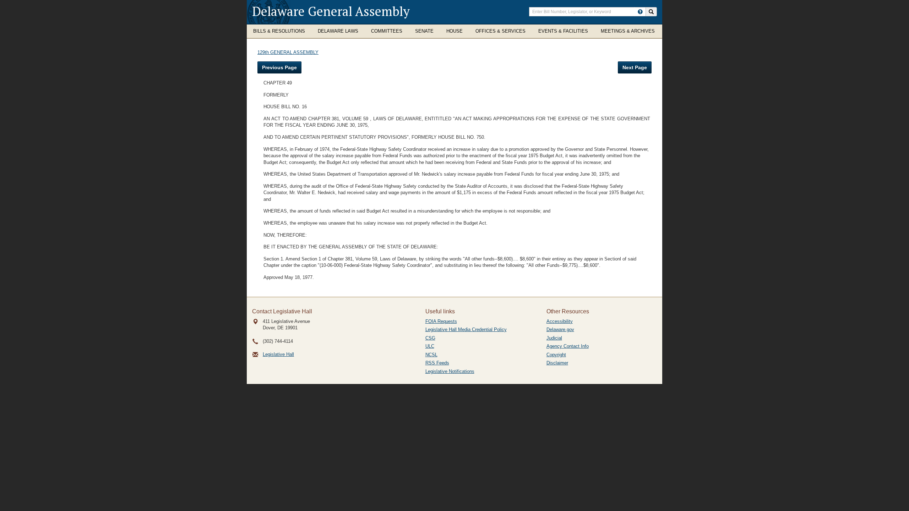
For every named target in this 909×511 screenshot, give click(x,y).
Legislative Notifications (449, 371)
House (454, 31)
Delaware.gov (560, 329)
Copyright (556, 354)
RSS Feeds (437, 363)
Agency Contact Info (567, 346)
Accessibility (559, 321)
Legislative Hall (278, 354)
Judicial (554, 338)
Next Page (634, 67)
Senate (424, 31)
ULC (429, 346)
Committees (386, 31)
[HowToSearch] (640, 11)
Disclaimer (557, 363)
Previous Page (279, 67)
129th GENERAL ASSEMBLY (288, 52)
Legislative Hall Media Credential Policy (466, 329)
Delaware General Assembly (331, 11)
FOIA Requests (441, 321)
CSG (430, 338)
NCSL (431, 354)
